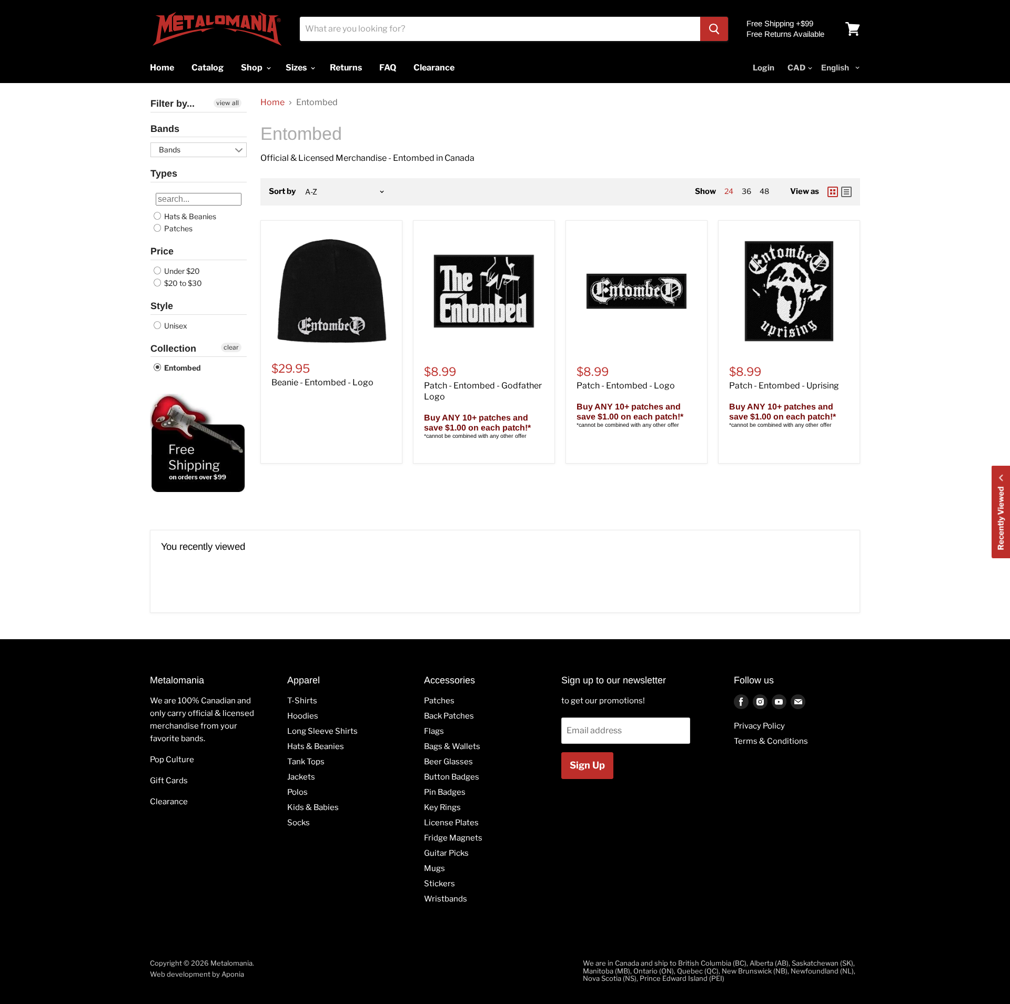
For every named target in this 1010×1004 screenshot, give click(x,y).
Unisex (175, 325)
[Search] (714, 29)
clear (231, 347)
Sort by (282, 191)
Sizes (297, 68)
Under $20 (181, 271)
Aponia (232, 974)
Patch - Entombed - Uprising (784, 386)
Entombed (182, 367)
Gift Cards (169, 780)
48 (764, 191)
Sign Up (587, 765)
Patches (178, 228)
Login (763, 68)
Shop (252, 68)
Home (272, 102)
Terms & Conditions (771, 741)
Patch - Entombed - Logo (626, 386)
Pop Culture (172, 759)
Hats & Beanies (189, 216)
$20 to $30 (182, 283)
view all (227, 103)
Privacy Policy (759, 726)
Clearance (169, 801)
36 (746, 191)
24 (728, 191)
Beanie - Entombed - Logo (322, 382)
